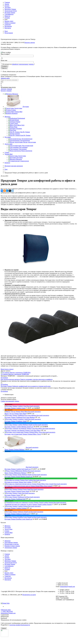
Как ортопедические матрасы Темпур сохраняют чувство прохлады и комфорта (27, 379)
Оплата (7, 6)
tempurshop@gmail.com (67, 586)
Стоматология (24, 161)
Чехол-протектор (26, 151)
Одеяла (13, 110)
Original (17, 122)
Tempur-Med (18, 111)
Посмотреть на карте (29, 594)
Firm (14, 130)
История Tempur (10, 12)
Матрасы (15, 94)
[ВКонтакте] (2, 191)
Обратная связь (6, 610)
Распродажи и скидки (12, 544)
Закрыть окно (5, 78)
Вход (6, 31)
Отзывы (7, 17)
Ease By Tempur (25, 135)
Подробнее (4, 377)
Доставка (8, 7)
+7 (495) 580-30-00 (7, 611)
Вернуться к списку (7, 369)
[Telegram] (12, 191)
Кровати (15, 113)
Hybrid (17, 120)
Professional (21, 118)
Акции (7, 4)
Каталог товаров (6, 89)
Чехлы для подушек (29, 142)
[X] (10, 191)
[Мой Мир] (7, 191)
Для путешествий (27, 145)
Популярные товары (11, 542)
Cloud (16, 123)
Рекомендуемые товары (12, 546)
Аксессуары (18, 108)
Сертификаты (9, 14)
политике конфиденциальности (19, 625)
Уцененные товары (11, 547)
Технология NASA (11, 11)
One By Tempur (25, 132)
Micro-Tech (20, 125)
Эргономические (26, 139)
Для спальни (22, 149)
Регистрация (9, 33)
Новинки (8, 541)
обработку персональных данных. (23, 64)
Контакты (8, 28)
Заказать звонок (30, 42)
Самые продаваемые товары (10, 401)
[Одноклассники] (4, 191)
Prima (15, 127)
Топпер (17, 133)
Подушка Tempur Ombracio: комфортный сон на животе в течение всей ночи (26, 386)
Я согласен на (19, 64)
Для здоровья (23, 147)
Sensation (19, 128)
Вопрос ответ (9, 21)
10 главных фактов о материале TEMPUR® (15, 374)
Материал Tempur (10, 9)
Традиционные (25, 140)
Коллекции (8, 26)
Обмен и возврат (10, 23)
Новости (7, 16)
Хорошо (4, 628)
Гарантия (8, 24)
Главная (7, 2)
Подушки (26, 106)
